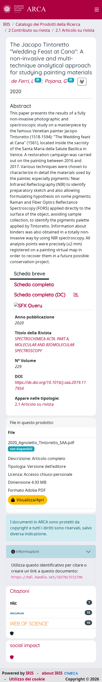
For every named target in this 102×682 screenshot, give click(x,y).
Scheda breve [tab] (29, 273)
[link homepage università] (73, 9)
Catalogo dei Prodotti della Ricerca (48, 24)
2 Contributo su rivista (29, 30)
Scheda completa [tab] (34, 284)
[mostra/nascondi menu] (97, 9)
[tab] (76, 294)
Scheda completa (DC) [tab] (39, 294)
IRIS (6, 24)
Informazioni (27, 551)
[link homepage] (27, 9)
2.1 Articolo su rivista (74, 30)
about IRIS (52, 673)
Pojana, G (56, 81)
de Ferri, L (22, 81)
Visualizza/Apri (29, 500)
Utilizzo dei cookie (27, 679)
